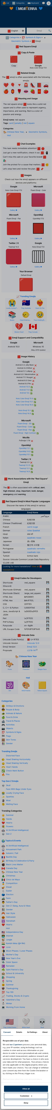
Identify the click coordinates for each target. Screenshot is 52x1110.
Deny (26, 1103)
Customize (24, 1096)
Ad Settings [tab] (32, 1032)
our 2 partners (16, 1045)
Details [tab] (19, 1032)
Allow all (26, 1089)
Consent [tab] (7, 1032)
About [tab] (45, 1032)
